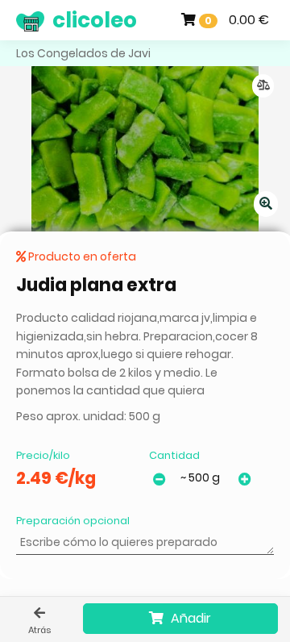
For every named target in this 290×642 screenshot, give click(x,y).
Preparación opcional (73, 520)
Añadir (189, 618)
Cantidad (174, 455)
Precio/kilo (43, 455)
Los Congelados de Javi (83, 53)
